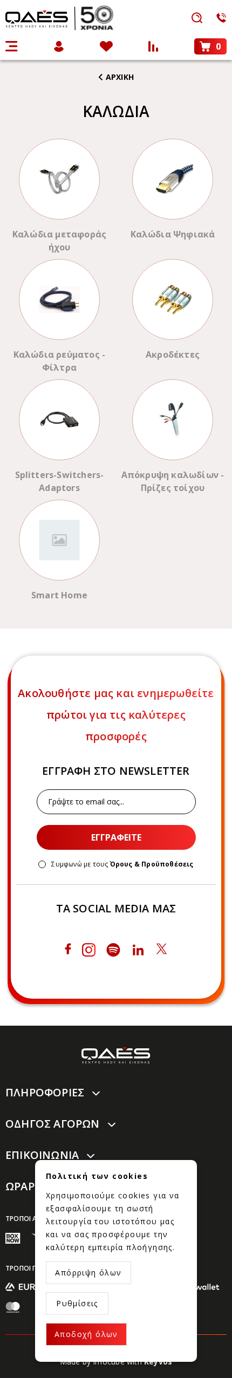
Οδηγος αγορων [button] (52, 1123)
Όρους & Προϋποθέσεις (152, 864)
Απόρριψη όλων (88, 1272)
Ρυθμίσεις (77, 1303)
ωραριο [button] (25, 1186)
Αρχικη (120, 77)
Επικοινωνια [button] (42, 1155)
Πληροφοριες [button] (44, 1092)
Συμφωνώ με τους (122, 864)
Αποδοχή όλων (86, 1334)
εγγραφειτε (116, 837)
